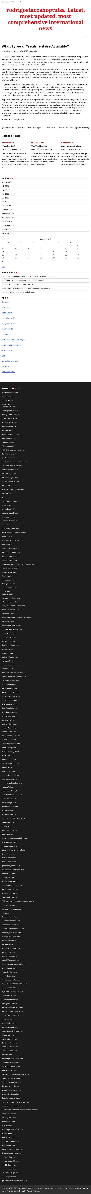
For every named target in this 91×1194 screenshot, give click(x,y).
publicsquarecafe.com (10, 881)
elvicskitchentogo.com (10, 752)
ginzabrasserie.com (9, 815)
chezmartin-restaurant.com (7, 593)
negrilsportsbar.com (9, 700)
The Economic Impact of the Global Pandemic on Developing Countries (28, 276)
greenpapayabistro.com (11, 866)
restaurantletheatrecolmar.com (14, 533)
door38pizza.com (8, 1137)
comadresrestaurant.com (11, 1082)
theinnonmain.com (9, 430)
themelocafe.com (8, 1122)
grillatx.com (6, 755)
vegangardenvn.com (9, 1169)
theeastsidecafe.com (10, 941)
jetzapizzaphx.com (9, 1133)
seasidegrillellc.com (9, 988)
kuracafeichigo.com (9, 1114)
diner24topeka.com (9, 862)
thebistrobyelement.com (11, 645)
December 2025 (8, 214)
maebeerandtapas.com (11, 925)
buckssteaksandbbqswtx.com (13, 929)
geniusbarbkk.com (8, 952)
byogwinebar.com (8, 716)
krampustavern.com (9, 1039)
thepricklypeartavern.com (11, 933)
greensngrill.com (8, 544)
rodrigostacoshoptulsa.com (12, 909)
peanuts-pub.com (8, 771)
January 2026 (7, 210)
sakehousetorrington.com (11, 548)
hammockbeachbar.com (11, 775)
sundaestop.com (8, 442)
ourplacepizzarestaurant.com (13, 1130)
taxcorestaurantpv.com (10, 1027)
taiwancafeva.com (9, 438)
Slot (3, 355)
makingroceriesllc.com (10, 568)
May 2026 (5, 194)
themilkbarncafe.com (10, 807)
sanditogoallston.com (10, 411)
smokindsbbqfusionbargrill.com (13, 964)
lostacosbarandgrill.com (11, 736)
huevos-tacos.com (9, 740)
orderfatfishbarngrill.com (11, 956)
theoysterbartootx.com (10, 917)
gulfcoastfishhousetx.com (11, 948)
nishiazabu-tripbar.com (10, 681)
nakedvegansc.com (9, 1177)
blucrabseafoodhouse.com (12, 795)
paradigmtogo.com (9, 748)
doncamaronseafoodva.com (12, 1011)
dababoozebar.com (9, 1043)
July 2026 (5, 186)
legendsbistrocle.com (10, 779)
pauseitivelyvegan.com (10, 1173)
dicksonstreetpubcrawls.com (12, 673)
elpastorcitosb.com (9, 422)
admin (34, 51)
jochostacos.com (8, 1019)
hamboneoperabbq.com (11, 1161)
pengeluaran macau (10, 361)
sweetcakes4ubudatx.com (12, 783)
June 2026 (5, 190)
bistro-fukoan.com (9, 728)
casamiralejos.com (9, 572)
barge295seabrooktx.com (11, 960)
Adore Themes (33, 1191)
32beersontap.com (9, 446)
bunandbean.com (8, 509)
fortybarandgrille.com (10, 478)
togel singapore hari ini (11, 345)
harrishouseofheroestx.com (12, 629)
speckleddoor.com (9, 458)
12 (28, 251)
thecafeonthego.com (10, 708)
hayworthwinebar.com (10, 1000)
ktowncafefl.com (8, 787)
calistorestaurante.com (10, 541)
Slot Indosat (7, 350)
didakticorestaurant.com (11, 1098)
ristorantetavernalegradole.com (14, 677)
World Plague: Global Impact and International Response (23, 280)
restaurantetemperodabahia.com (14, 838)
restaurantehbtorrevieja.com (13, 1106)
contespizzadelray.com (10, 481)
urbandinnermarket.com (11, 744)
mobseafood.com (8, 669)
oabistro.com (7, 767)
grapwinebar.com (8, 720)
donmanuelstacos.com (10, 889)
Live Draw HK (7, 329)
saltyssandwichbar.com (10, 763)
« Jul (3, 266)
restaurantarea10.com (10, 513)
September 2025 (8, 225)
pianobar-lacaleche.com (11, 598)
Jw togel (5, 366)
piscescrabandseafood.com (12, 1031)
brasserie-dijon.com (9, 972)
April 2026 (5, 198)
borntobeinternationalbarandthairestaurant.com (20, 1110)
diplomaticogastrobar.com (12, 1153)
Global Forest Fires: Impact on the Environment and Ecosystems (26, 288)
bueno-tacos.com (8, 976)
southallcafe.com (8, 905)
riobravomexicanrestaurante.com (14, 462)
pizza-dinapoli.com (9, 474)
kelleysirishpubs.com (9, 1035)
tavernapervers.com (9, 842)
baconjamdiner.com (9, 1004)
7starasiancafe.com (9, 501)
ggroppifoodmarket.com (11, 552)
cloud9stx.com (7, 826)
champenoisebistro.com (11, 921)
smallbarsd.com (8, 397)
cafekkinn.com (7, 1126)
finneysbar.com (7, 811)
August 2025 (6, 229)
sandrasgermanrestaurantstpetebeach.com (18, 564)
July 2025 (5, 233)
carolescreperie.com (9, 560)
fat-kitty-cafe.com (9, 1118)
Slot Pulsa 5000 (8, 371)
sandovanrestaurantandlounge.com (15, 1102)
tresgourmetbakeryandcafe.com (14, 850)
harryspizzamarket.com (10, 1141)
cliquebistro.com (8, 622)
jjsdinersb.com (7, 1055)
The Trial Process (39, 146)
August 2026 (6, 182)
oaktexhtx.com (7, 944)
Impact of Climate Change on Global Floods (18, 292)
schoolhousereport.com (11, 602)
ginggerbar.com (8, 854)
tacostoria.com (7, 653)
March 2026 (6, 202)
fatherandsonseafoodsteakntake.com (16, 618)
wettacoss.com (7, 649)
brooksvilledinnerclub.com (11, 626)
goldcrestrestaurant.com (11, 1094)
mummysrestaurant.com (11, 937)
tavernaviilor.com (8, 874)
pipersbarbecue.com (9, 712)
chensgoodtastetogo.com (12, 980)
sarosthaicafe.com (9, 996)
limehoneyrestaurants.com (12, 1090)
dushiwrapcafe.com (9, 704)
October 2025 (7, 222)
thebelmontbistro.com (10, 692)
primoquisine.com (8, 580)
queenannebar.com (9, 968)
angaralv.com (7, 497)
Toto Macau (7, 334)
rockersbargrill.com (9, 803)
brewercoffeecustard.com (12, 466)
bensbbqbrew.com (9, 1165)
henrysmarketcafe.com (10, 529)
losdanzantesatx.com (10, 657)
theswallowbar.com (9, 858)
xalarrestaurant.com (9, 1070)
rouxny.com (6, 525)
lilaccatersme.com (9, 454)
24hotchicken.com (9, 401)
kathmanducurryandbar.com (12, 885)
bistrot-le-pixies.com (9, 830)
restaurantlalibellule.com (11, 1067)
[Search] (86, 36)
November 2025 (8, 218)
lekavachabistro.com (9, 724)
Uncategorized (17, 119)
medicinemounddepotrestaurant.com (16, 1074)
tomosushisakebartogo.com (12, 1149)
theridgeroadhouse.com (11, 415)
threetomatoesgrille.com (11, 893)
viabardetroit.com (8, 637)
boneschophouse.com (10, 588)
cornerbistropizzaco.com (11, 696)
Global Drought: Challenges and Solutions (17, 284)
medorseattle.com (9, 732)
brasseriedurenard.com (10, 521)
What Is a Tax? (8, 146)
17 (3, 254)
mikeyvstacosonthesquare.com (13, 606)
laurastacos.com (8, 878)
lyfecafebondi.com (9, 633)
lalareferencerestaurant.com (13, 1078)
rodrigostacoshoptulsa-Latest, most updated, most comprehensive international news (45, 19)
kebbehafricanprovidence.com (13, 450)
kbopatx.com (6, 576)
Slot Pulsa (6, 307)
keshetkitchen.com (9, 1157)
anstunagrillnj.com (8, 1145)
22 (66, 254)
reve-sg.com (6, 493)
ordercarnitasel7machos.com (13, 489)
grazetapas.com (8, 834)
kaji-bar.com (6, 913)
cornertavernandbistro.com (12, 1015)
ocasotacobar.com (9, 641)
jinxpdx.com (6, 485)
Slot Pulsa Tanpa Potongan (13, 339)
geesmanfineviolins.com (11, 434)
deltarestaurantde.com (10, 1086)
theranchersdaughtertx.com (12, 1007)
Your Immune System (71, 146)
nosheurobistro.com (9, 418)
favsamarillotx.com (9, 1023)
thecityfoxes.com (8, 584)
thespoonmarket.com (10, 556)
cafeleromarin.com (9, 799)
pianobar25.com (8, 661)
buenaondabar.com (9, 685)
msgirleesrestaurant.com (11, 791)
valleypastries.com (9, 517)
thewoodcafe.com (9, 426)
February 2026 (7, 206)
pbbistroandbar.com (9, 759)
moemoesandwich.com (10, 1047)
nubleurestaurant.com (10, 1063)
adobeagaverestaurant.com (12, 1059)
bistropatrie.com (8, 614)
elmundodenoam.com (10, 393)
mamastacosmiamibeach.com (13, 818)
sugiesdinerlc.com (8, 822)
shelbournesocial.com (10, 470)
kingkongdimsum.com (10, 897)
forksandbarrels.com (9, 689)
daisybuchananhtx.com (10, 610)
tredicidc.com (7, 537)
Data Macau (7, 313)
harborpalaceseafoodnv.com (13, 665)
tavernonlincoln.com (9, 1051)
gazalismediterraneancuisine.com (14, 1181)
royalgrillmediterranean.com (12, 992)
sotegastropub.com (9, 846)
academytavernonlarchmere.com (14, 984)
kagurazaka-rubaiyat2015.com (8, 405)
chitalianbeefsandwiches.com (13, 870)
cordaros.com (7, 505)
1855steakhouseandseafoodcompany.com (18, 901)
